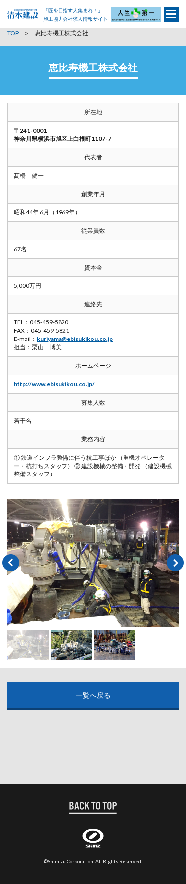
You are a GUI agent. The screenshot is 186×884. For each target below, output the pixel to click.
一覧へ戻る (93, 695)
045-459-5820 (49, 322)
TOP (13, 33)
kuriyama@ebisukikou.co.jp (75, 338)
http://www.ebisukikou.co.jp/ (54, 384)
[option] (93, 563)
